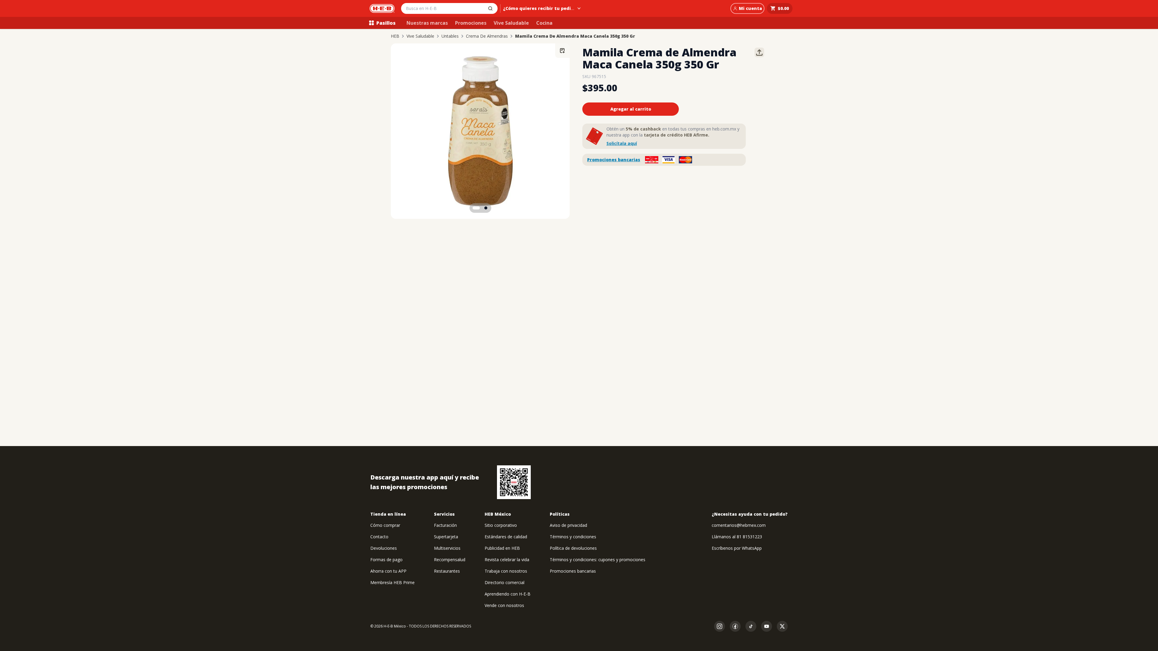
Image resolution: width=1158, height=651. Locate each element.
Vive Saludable (511, 23)
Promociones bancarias (613, 159)
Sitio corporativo (501, 525)
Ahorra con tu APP (388, 571)
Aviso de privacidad (568, 525)
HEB (395, 36)
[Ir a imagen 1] (476, 208)
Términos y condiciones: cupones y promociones (597, 559)
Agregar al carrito (630, 109)
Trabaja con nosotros (506, 571)
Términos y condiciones (573, 536)
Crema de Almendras (487, 36)
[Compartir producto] (759, 52)
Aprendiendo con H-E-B (507, 594)
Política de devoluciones (573, 548)
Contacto (379, 536)
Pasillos (386, 23)
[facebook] (735, 626)
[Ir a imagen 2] (486, 208)
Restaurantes (447, 571)
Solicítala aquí (621, 143)
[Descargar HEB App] (514, 482)
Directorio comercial (504, 582)
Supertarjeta (446, 536)
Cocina (544, 23)
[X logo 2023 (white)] (782, 626)
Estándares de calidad (506, 536)
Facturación (445, 525)
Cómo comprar (385, 525)
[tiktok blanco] (750, 626)
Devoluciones (383, 548)
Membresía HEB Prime (392, 582)
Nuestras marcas (427, 23)
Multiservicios (447, 548)
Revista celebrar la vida (507, 559)
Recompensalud (449, 559)
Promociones (470, 23)
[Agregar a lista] (562, 50)
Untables (450, 36)
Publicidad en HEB (502, 548)
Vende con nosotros (504, 605)
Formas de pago (386, 559)
